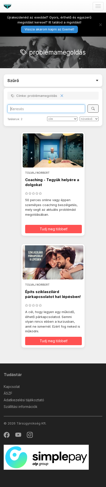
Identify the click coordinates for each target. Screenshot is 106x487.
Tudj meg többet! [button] (54, 229)
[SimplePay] (46, 457)
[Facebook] (7, 436)
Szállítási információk (20, 406)
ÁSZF (8, 393)
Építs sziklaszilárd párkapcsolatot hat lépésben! (53, 294)
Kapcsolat (12, 386)
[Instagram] (30, 436)
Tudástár (13, 374)
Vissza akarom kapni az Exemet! (49, 29)
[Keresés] (93, 109)
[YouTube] (18, 436)
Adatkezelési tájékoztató (24, 400)
